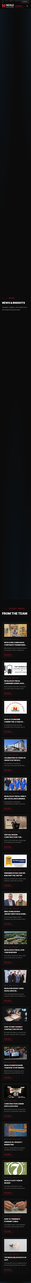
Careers (18, 6)
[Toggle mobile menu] (27, 6)
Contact (25, 1)
